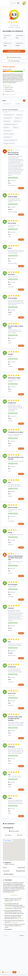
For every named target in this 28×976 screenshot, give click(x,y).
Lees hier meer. (15, 922)
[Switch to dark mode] (15, 3)
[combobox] (7, 104)
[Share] (14, 972)
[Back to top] (23, 972)
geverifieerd (21, 918)
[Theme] (19, 972)
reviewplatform (8, 906)
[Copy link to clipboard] (12, 3)
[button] (14, 929)
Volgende (21, 935)
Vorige (5, 935)
